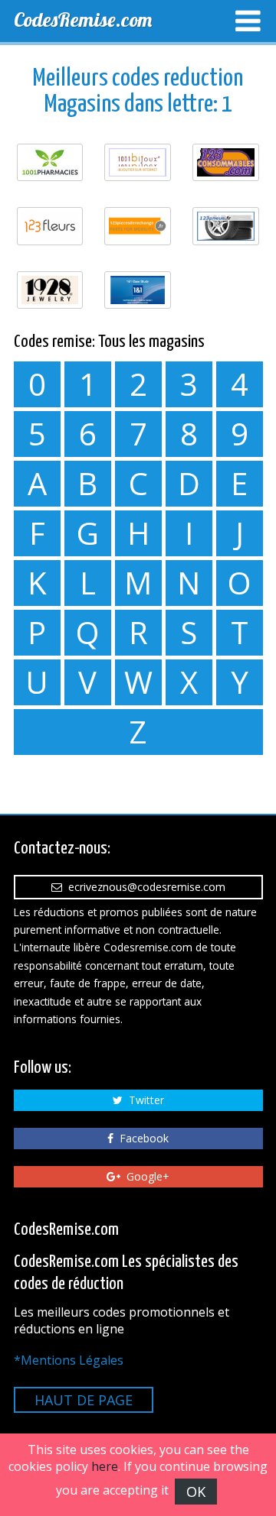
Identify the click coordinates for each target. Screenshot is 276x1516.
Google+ (144, 1176)
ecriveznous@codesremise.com (143, 886)
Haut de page (83, 1400)
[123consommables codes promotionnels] (225, 162)
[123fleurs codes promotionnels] (50, 226)
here (104, 1466)
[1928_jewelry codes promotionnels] (50, 290)
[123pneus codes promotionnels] (225, 226)
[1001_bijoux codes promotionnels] (137, 162)
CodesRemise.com (83, 19)
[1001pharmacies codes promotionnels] (50, 162)
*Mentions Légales (68, 1360)
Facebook (141, 1138)
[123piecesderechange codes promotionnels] (137, 226)
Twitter (143, 1100)
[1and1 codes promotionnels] (137, 290)
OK (195, 1491)
